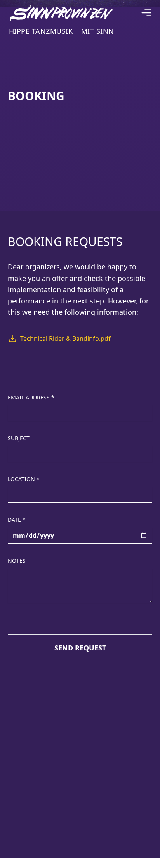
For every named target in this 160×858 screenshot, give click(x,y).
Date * (17, 519)
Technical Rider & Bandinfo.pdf (65, 338)
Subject (19, 438)
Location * (24, 479)
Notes (17, 560)
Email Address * (31, 397)
